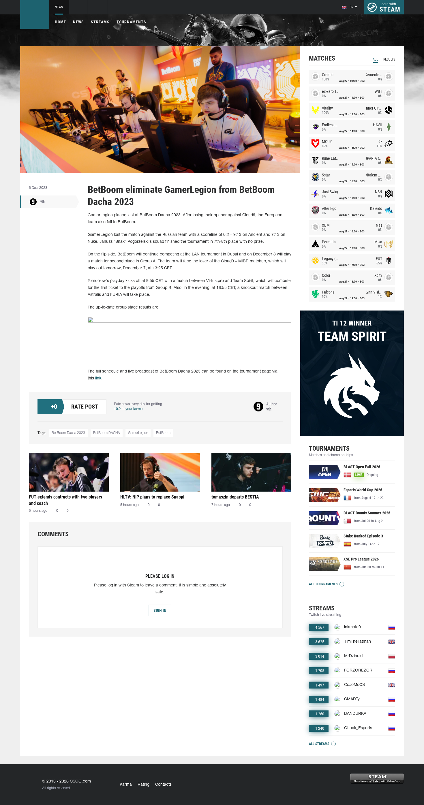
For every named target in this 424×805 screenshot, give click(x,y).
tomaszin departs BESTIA (235, 497)
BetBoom (163, 433)
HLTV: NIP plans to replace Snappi (152, 497)
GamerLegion (138, 433)
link (98, 378)
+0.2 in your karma (128, 409)
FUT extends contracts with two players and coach (65, 500)
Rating (143, 785)
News (59, 7)
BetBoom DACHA (106, 433)
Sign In (159, 610)
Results (389, 59)
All (375, 59)
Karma (126, 785)
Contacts (163, 785)
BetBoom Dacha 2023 (68, 433)
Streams (100, 22)
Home (60, 22)
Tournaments (131, 22)
